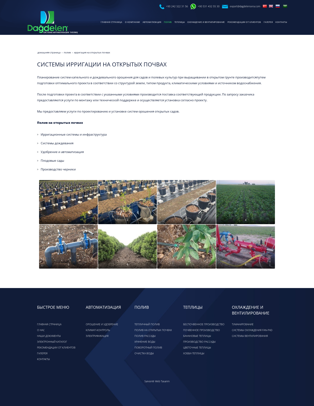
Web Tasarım (162, 381)
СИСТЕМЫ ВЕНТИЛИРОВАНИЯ (250, 336)
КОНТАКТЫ (43, 359)
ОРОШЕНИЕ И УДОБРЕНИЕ (102, 324)
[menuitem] (111, 22)
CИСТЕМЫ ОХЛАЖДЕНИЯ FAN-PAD (252, 330)
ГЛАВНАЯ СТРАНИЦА (49, 324)
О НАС (41, 330)
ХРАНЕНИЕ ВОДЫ (144, 341)
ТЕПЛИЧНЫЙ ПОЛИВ (147, 324)
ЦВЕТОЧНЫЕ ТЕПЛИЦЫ (197, 347)
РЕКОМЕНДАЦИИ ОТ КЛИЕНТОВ (56, 347)
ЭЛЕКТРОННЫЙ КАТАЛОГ (52, 341)
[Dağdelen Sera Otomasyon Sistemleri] (264, 6)
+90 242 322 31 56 (177, 6)
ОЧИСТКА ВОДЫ (144, 353)
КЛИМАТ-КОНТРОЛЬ (98, 330)
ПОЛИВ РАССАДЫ (145, 336)
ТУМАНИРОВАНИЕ (242, 324)
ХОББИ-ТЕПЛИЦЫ (193, 353)
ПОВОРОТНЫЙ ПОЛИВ (148, 347)
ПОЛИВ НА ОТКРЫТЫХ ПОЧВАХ (153, 330)
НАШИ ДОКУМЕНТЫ (49, 336)
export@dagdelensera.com (245, 6)
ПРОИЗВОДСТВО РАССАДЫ (199, 341)
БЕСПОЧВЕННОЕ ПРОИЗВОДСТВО (203, 324)
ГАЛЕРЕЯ (42, 353)
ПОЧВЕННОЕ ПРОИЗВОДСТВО (201, 330)
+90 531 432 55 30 (209, 6)
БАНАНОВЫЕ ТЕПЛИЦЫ (197, 336)
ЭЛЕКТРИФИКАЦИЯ (97, 336)
